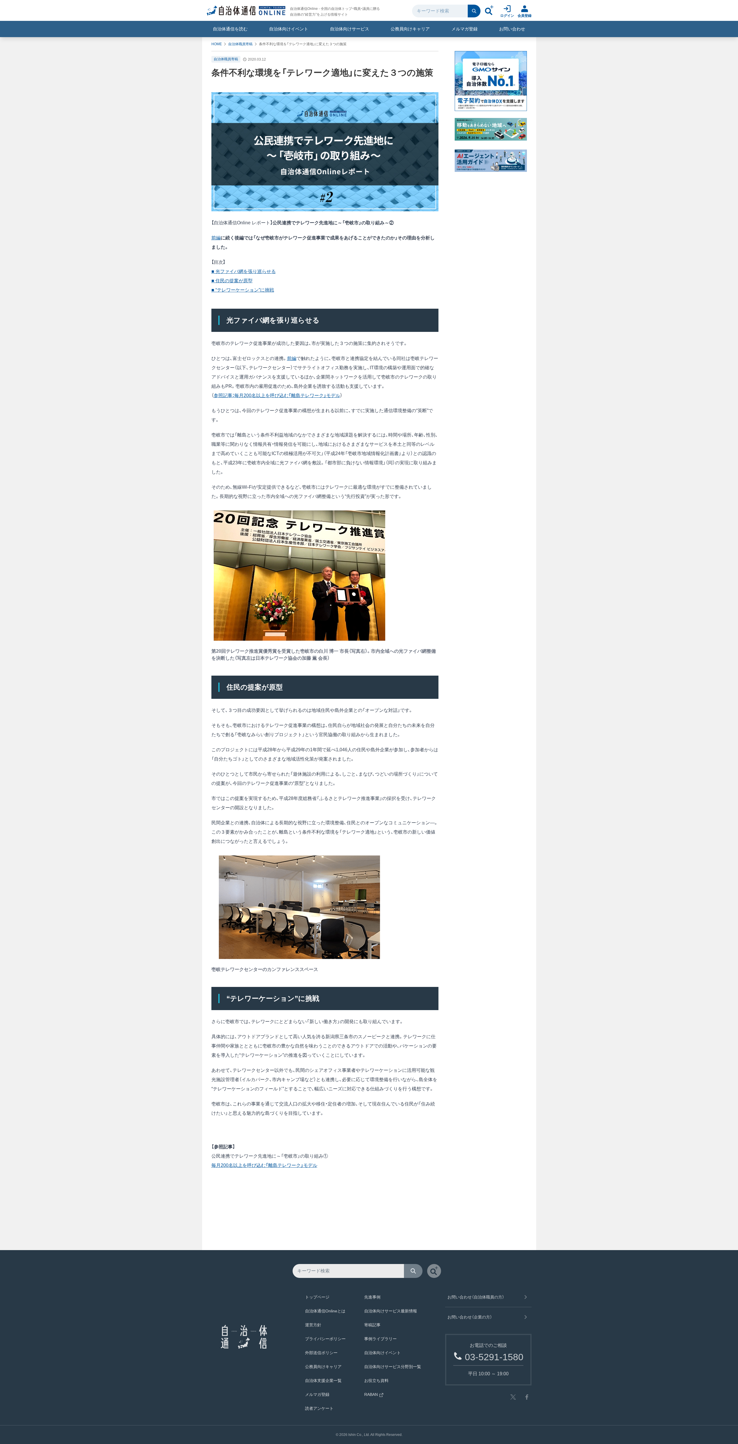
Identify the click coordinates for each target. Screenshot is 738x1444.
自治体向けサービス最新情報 (390, 1311)
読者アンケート (319, 1408)
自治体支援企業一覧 (323, 1380)
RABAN (371, 1394)
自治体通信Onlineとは (325, 1311)
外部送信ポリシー (321, 1352)
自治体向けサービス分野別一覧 (392, 1366)
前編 (216, 237)
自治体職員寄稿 (240, 44)
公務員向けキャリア (410, 28)
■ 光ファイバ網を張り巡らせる (243, 271)
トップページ (317, 1297)
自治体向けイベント (288, 28)
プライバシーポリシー (325, 1338)
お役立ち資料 (376, 1380)
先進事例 (372, 1297)
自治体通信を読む (230, 28)
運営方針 (313, 1325)
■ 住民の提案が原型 (232, 280)
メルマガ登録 (464, 28)
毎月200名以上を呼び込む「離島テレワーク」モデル (264, 1165)
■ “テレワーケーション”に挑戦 (242, 290)
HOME (216, 44)
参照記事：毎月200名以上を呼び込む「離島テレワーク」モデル (277, 395)
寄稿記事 (372, 1325)
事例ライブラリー (380, 1338)
